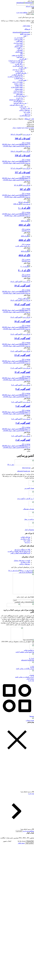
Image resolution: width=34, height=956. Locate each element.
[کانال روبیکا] (27, 570)
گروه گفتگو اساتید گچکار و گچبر (20, 553)
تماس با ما (27, 540)
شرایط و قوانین (25, 537)
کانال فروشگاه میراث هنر (22, 549)
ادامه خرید (19, 831)
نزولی (14, 127)
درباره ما (27, 542)
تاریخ (23, 127)
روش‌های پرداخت (24, 564)
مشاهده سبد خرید (28, 831)
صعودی (18, 127)
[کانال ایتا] (14, 570)
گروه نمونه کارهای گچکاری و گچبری (19, 551)
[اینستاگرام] (26, 572)
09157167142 (26, 468)
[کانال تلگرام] (23, 593)
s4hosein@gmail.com (23, 471)
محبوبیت (31, 127)
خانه (32, 119)
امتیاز (26, 127)
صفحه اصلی (26, 25)
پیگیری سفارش (25, 539)
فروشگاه (27, 29)
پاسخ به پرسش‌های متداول (22, 560)
